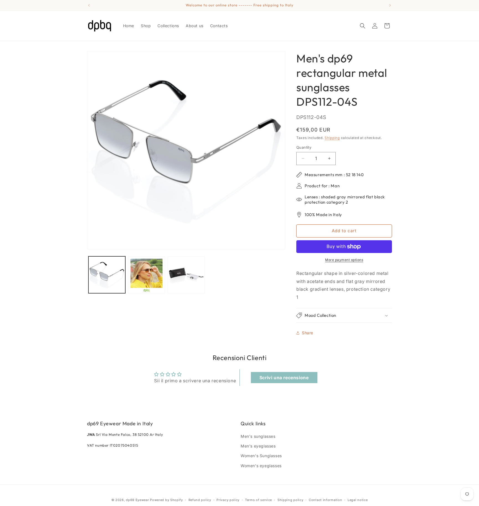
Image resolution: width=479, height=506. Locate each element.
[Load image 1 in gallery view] (106, 274)
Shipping (332, 138)
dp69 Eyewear (137, 500)
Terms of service (258, 500)
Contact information (325, 500)
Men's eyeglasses (258, 446)
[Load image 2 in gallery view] (146, 274)
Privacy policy (228, 500)
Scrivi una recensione (284, 377)
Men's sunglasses (258, 436)
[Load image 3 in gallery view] (186, 274)
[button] (362, 26)
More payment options (344, 260)
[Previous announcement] (89, 5)
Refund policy (199, 500)
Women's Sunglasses (261, 455)
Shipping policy (290, 500)
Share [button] (307, 332)
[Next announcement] (390, 5)
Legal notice (358, 500)
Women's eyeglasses (261, 465)
